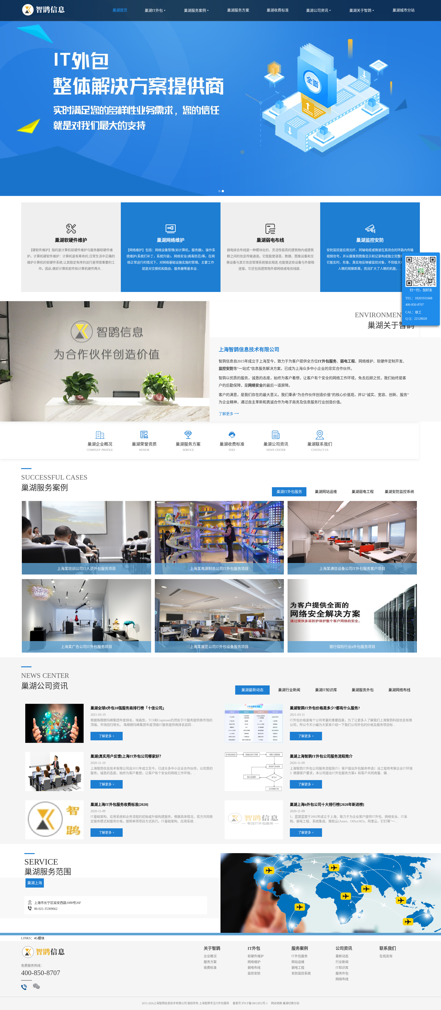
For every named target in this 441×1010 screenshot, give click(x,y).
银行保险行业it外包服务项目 (352, 647)
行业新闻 (342, 962)
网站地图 (276, 1003)
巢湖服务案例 (197, 10)
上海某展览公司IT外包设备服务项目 (219, 647)
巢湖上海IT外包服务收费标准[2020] (119, 804)
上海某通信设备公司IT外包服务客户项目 (352, 569)
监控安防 (254, 973)
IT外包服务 (299, 956)
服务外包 (342, 973)
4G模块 (39, 938)
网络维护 (254, 962)
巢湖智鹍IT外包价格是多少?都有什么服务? (325, 708)
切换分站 (293, 1003)
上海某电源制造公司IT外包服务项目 (219, 569)
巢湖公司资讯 (319, 10)
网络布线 (342, 979)
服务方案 (210, 962)
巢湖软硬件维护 (71, 240)
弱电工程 (297, 967)
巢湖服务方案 (238, 10)
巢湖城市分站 (404, 10)
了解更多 (229, 413)
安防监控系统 (301, 973)
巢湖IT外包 (156, 10)
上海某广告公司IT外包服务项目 (86, 647)
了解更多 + (106, 736)
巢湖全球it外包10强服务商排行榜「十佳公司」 (128, 708)
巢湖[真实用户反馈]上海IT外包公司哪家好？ (126, 756)
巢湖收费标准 (278, 10)
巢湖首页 (120, 10)
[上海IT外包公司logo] (43, 10)
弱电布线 (254, 967)
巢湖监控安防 (370, 240)
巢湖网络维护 (170, 240)
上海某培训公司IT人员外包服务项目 (86, 569)
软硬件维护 (256, 956)
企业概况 (210, 956)
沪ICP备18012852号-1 (255, 1003)
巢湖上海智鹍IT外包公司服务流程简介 (321, 756)
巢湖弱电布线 (270, 240)
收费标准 (210, 967)
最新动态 (342, 956)
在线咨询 (385, 956)
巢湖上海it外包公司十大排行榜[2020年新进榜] (327, 804)
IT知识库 (342, 967)
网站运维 (297, 962)
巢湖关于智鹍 (362, 10)
